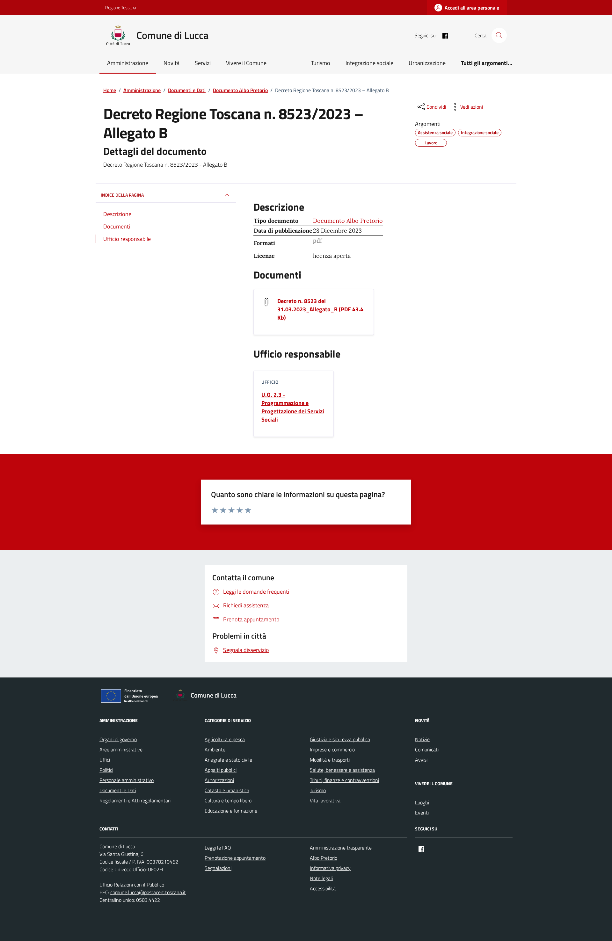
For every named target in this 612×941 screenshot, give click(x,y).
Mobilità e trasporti (330, 760)
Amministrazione (127, 63)
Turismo (320, 63)
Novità (171, 63)
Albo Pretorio (323, 858)
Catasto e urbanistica (227, 790)
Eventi (422, 812)
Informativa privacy (330, 868)
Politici (106, 770)
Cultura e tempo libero (228, 800)
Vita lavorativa (325, 800)
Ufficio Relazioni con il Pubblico (131, 884)
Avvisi (421, 760)
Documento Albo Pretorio (348, 220)
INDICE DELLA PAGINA (122, 195)
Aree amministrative (120, 749)
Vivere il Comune (246, 63)
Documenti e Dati (117, 790)
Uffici (104, 760)
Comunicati (427, 749)
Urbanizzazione (427, 63)
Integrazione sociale (369, 63)
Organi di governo (118, 739)
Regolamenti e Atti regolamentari (135, 800)
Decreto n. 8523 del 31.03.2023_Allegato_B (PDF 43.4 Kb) (320, 309)
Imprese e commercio (332, 749)
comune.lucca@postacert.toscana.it (148, 892)
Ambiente (215, 749)
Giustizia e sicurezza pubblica (340, 739)
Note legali (321, 878)
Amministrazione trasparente (341, 847)
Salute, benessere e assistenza (342, 770)
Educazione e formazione (231, 810)
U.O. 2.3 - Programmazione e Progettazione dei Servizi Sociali (292, 407)
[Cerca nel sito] (499, 35)
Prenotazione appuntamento (235, 858)
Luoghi (422, 802)
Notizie (422, 739)
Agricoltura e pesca (225, 739)
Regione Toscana (120, 7)
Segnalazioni (218, 868)
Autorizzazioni (219, 780)
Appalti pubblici (221, 770)
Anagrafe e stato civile (228, 760)
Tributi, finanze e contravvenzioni (344, 780)
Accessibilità (323, 888)
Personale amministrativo (126, 780)
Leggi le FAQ (218, 847)
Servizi (203, 63)
